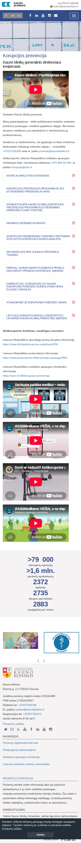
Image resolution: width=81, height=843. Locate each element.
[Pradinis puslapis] (5, 729)
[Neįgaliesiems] (18, 729)
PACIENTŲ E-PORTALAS (18, 778)
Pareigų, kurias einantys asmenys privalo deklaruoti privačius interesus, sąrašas (35, 269)
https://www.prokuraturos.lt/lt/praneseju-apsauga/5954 (35, 357)
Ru (19, 15)
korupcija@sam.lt (21, 167)
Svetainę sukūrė (50, 839)
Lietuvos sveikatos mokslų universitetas (26, 764)
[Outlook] (56, 15)
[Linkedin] (36, 15)
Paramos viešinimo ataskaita (25, 223)
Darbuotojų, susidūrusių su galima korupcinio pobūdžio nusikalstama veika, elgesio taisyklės (34, 286)
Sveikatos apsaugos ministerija (21, 756)
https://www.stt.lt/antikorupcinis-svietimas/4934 (30, 344)
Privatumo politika (13, 723)
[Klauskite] (12, 729)
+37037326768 (27, 704)
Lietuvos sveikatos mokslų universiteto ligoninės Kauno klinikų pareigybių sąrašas (36, 317)
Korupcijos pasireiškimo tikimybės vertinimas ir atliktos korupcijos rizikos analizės (38, 237)
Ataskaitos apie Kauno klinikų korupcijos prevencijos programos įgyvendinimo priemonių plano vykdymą (35, 207)
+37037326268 (12, 151)
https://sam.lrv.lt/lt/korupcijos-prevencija (26, 375)
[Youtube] (43, 15)
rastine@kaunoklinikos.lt (65, 6)
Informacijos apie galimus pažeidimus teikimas (32, 253)
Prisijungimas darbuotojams (19, 749)
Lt (6, 15)
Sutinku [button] (41, 834)
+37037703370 (32, 713)
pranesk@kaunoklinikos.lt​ (54, 151)
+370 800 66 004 (61, 162)
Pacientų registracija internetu (20, 742)
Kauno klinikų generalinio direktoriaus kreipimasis (32, 64)
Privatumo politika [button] (11, 828)
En (12, 15)
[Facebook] (30, 15)
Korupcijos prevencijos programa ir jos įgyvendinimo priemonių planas (35, 190)
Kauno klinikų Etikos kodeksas (27, 175)
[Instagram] (49, 15)
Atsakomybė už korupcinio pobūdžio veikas (36, 302)
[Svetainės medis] (25, 729)
